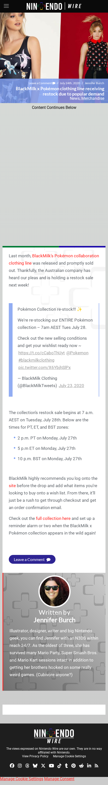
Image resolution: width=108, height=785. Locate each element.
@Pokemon (77, 352)
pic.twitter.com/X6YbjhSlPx (44, 367)
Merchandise (92, 98)
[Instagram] (20, 765)
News (75, 98)
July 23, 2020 (71, 385)
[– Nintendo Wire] (54, 736)
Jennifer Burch (94, 83)
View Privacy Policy (35, 756)
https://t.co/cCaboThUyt (41, 352)
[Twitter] (43, 765)
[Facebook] (12, 765)
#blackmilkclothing (36, 360)
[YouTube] (51, 765)
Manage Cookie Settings (69, 756)
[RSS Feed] (96, 765)
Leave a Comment (40, 83)
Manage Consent (59, 778)
